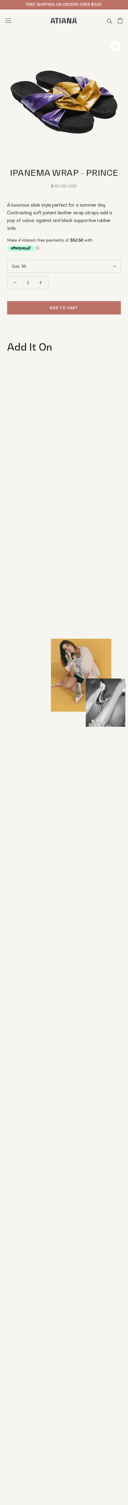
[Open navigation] (8, 21)
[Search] (109, 20)
